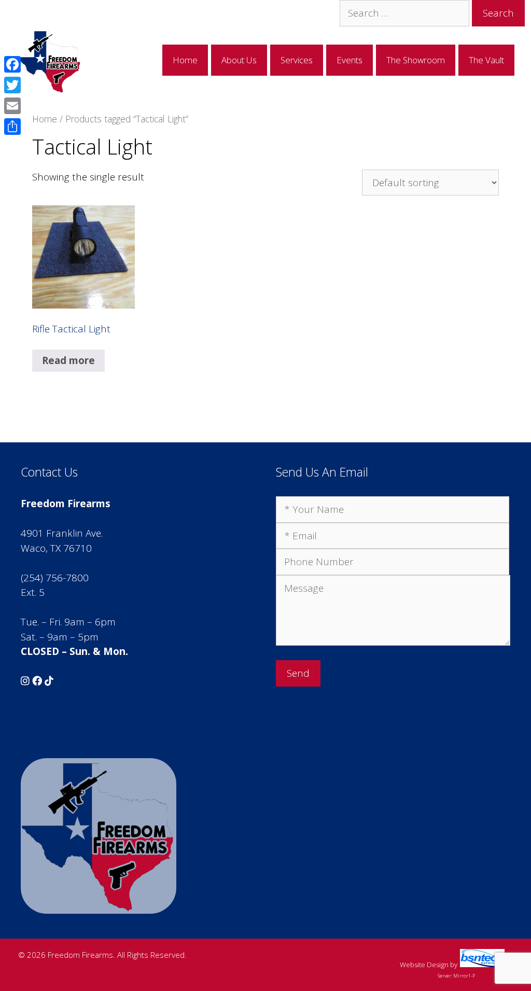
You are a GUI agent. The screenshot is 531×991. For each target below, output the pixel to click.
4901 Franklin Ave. (62, 533)
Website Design (424, 964)
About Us (239, 60)
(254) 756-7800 (55, 577)
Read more (68, 360)
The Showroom (415, 60)
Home (185, 60)
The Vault (486, 60)
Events (349, 60)
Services (297, 60)
